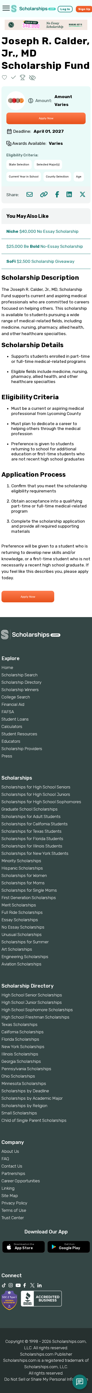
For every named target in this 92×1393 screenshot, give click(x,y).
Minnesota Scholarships (23, 1083)
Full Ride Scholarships (22, 912)
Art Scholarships (16, 949)
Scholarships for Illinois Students (31, 846)
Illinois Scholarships (19, 1054)
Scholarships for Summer (25, 941)
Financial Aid (12, 704)
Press (6, 756)
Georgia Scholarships (21, 1061)
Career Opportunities (20, 1180)
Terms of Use (13, 1210)
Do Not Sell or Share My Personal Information (46, 1379)
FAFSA (7, 711)
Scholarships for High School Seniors (35, 787)
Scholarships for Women (24, 875)
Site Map (9, 1195)
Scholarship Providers (21, 748)
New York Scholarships (22, 1046)
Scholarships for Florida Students (32, 838)
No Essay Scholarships (22, 927)
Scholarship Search (19, 674)
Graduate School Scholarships (29, 809)
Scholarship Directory (21, 682)
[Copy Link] (44, 194)
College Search (15, 697)
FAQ (5, 1158)
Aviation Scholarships (21, 964)
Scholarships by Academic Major (32, 1098)
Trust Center (12, 1217)
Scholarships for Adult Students (31, 816)
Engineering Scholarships (24, 956)
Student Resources (19, 733)
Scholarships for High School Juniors (35, 794)
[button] (4, 77)
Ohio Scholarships (18, 1076)
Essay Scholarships (19, 919)
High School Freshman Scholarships (35, 1017)
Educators (10, 741)
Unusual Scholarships (21, 934)
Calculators (11, 726)
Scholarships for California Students (34, 823)
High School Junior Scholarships (31, 1002)
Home (7, 667)
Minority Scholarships (21, 860)
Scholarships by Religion (24, 1105)
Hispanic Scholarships (22, 868)
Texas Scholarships (19, 1024)
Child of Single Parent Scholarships (33, 1120)
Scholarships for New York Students (34, 853)
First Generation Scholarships (28, 897)
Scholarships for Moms (23, 882)
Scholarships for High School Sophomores (41, 801)
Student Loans (15, 719)
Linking (7, 1188)
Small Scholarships (19, 1113)
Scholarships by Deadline (25, 1090)
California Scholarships (22, 1031)
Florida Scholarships (20, 1039)
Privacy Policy (14, 1202)
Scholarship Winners (20, 689)
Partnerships (13, 1173)
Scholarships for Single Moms (29, 890)
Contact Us (11, 1166)
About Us (10, 1151)
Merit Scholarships (18, 905)
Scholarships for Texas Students (31, 831)
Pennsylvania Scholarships (26, 1068)
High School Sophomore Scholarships (37, 1009)
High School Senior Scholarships (31, 995)
